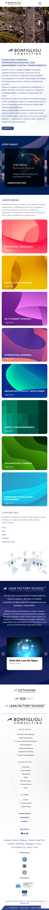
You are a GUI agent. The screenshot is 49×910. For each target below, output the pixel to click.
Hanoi (29, 847)
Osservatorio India (16, 182)
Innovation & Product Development (26, 741)
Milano (15, 840)
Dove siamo (24, 817)
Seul (36, 847)
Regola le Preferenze (37, 908)
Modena (23, 840)
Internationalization (26, 745)
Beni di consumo (26, 781)
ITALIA (4, 527)
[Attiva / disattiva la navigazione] (40, 3)
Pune (38, 844)
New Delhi (20, 844)
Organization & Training (26, 752)
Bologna (7, 840)
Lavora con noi (24, 813)
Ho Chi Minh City (18, 847)
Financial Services (25, 784)
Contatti (24, 821)
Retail (26, 777)
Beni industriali (25, 770)
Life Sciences (26, 774)
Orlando (10, 844)
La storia (25, 800)
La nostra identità (26, 803)
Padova (31, 840)
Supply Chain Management (26, 755)
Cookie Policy (24, 908)
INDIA (4, 535)
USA (3, 531)
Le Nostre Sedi (10, 512)
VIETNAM (5, 538)
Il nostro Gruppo (26, 807)
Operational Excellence (26, 748)
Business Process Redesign (25, 734)
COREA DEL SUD (8, 542)
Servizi (26, 788)
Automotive (25, 767)
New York (40, 840)
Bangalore (30, 844)
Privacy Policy (13, 908)
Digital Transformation (26, 738)
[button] (46, 167)
